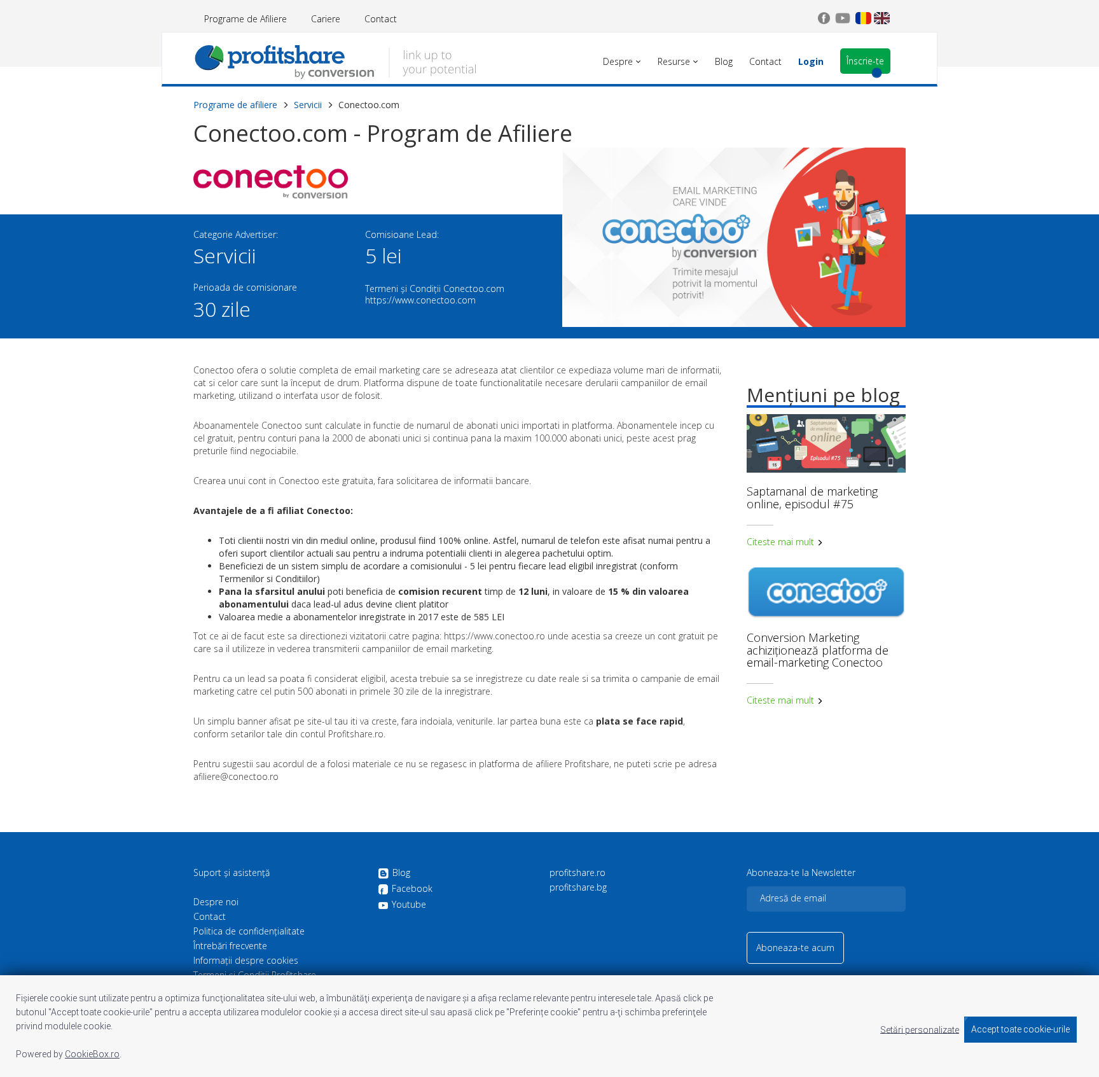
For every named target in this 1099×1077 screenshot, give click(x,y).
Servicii (308, 105)
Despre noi (215, 902)
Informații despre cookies (245, 960)
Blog (401, 873)
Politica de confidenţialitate (249, 931)
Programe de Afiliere (245, 19)
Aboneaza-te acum (795, 948)
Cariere (325, 19)
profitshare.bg (578, 887)
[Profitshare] (335, 60)
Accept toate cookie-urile (1020, 1029)
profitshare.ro (577, 873)
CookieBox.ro (92, 1054)
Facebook (412, 889)
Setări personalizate (919, 1029)
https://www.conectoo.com (420, 300)
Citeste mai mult (782, 542)
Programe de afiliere (235, 105)
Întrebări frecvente (230, 946)
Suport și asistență (231, 873)
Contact (380, 19)
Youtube (409, 905)
